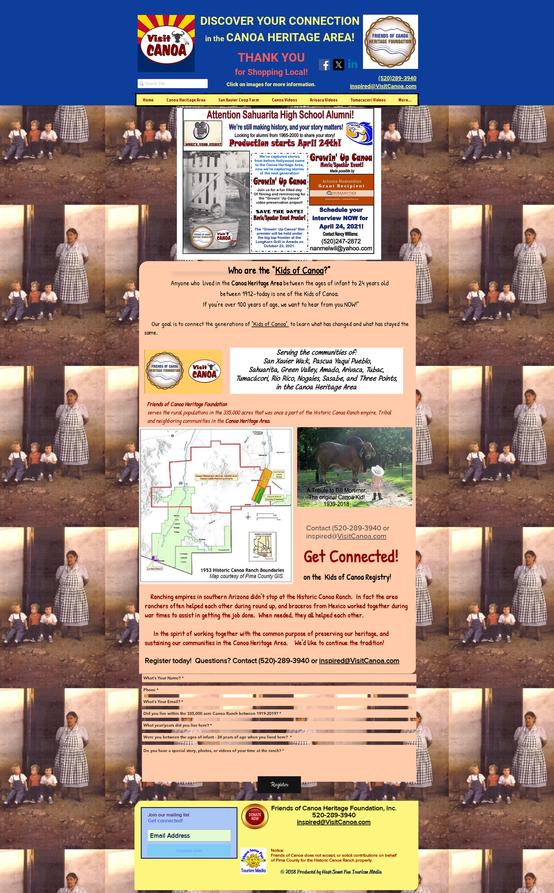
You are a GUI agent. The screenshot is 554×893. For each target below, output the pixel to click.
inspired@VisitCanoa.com (334, 821)
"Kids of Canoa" (270, 323)
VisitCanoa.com (361, 536)
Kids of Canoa (299, 270)
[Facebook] (324, 64)
